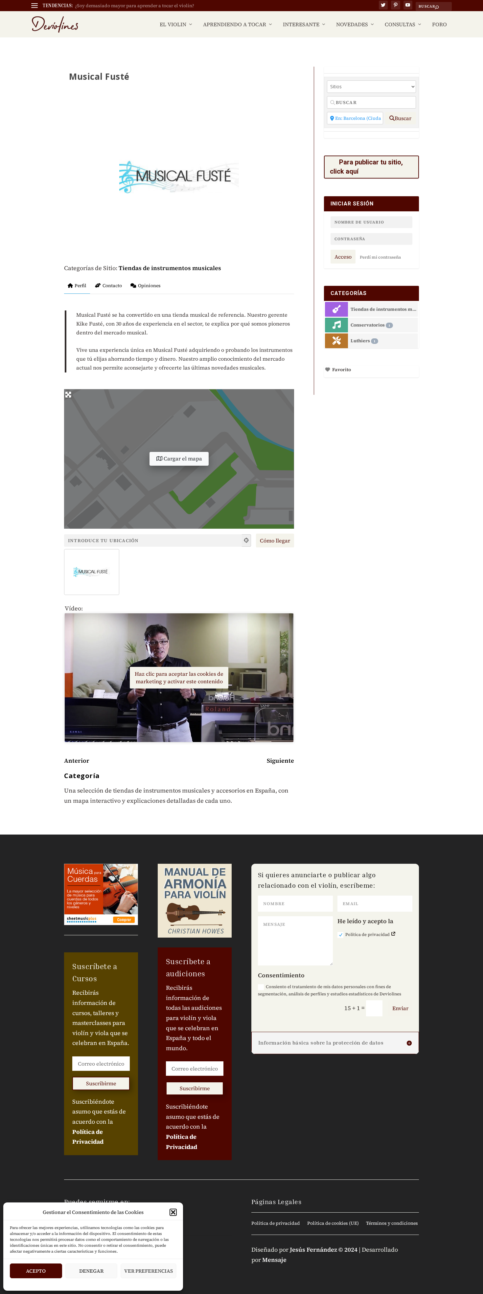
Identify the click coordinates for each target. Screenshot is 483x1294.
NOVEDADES (352, 25)
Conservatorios (370, 325)
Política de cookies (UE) (333, 1223)
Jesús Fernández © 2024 (323, 1249)
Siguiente (280, 760)
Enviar (400, 1008)
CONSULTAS (400, 25)
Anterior (76, 760)
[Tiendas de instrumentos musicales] (336, 309)
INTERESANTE (301, 25)
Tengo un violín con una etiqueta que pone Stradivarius (135, 5)
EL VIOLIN (173, 25)
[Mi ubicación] (246, 540)
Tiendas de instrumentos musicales (170, 268)
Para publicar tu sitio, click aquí (366, 166)
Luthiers (363, 340)
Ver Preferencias (148, 1270)
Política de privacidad (368, 934)
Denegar (91, 1270)
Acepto (36, 1270)
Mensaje (274, 1260)
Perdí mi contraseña (380, 257)
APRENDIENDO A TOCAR (234, 25)
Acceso (343, 256)
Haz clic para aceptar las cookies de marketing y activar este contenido (179, 677)
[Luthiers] (336, 340)
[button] (173, 1212)
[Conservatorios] (336, 325)
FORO (439, 25)
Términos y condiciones (392, 1223)
